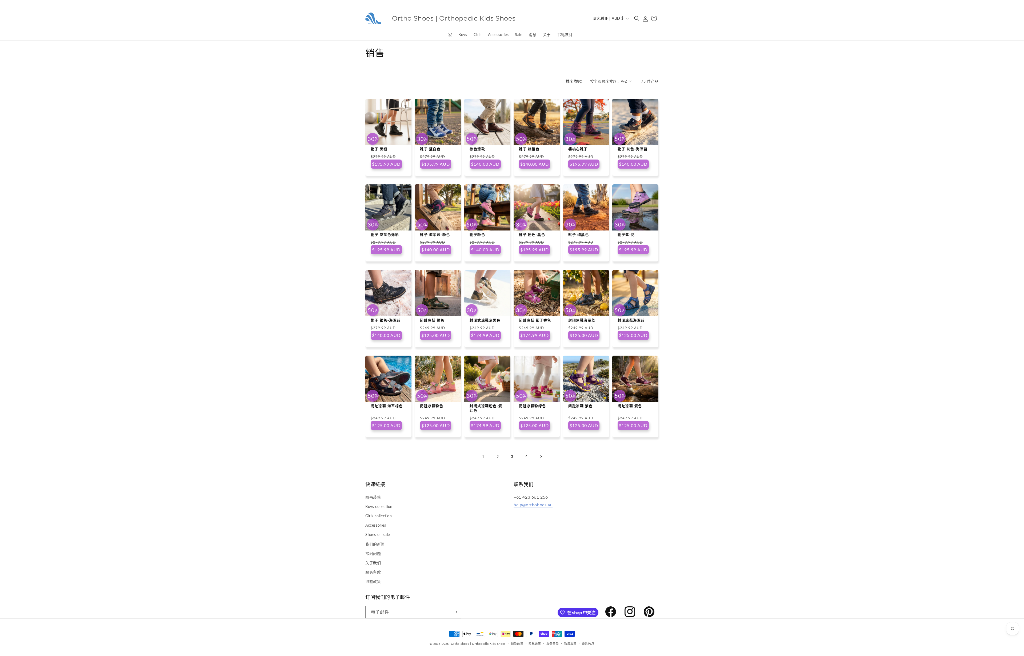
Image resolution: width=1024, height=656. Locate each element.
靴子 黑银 (379, 149)
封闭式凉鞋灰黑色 (485, 320)
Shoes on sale (377, 534)
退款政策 (373, 581)
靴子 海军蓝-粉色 (435, 234)
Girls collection (378, 516)
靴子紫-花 (626, 234)
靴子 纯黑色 (578, 234)
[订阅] (455, 612)
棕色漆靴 (477, 149)
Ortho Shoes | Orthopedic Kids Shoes (478, 643)
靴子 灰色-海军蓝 (633, 149)
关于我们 (373, 562)
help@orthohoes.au (533, 504)
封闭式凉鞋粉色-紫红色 (486, 408)
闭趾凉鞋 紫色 (580, 406)
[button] (637, 18)
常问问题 (373, 553)
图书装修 (373, 497)
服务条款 (373, 572)
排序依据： (575, 81)
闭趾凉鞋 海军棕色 (387, 406)
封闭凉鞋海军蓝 (581, 320)
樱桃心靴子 (578, 149)
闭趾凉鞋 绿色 (432, 320)
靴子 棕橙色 (529, 149)
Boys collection (379, 506)
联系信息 (588, 643)
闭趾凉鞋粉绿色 (532, 406)
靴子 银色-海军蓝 (386, 320)
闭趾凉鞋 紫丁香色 (535, 320)
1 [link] (483, 456)
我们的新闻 (375, 544)
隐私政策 (535, 643)
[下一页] (541, 456)
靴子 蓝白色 (430, 149)
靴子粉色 (477, 234)
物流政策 (570, 643)
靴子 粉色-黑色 (532, 234)
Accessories (375, 525)
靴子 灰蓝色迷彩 (385, 234)
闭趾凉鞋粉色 (431, 406)
